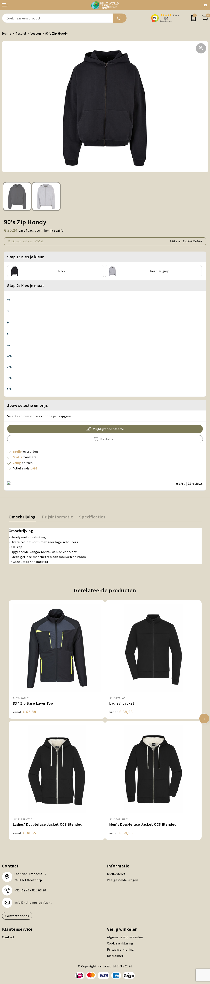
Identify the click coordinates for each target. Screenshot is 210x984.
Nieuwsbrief (116, 874)
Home (6, 33)
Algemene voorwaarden (125, 937)
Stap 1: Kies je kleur (25, 256)
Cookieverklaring (120, 943)
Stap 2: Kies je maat (25, 285)
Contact (8, 937)
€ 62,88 (24, 711)
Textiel (20, 33)
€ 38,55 (120, 711)
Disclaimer (115, 956)
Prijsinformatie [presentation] (57, 517)
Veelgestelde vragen (122, 880)
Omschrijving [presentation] (22, 517)
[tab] (22, 518)
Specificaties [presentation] (92, 517)
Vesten (36, 33)
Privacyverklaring (120, 949)
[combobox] (57, 18)
